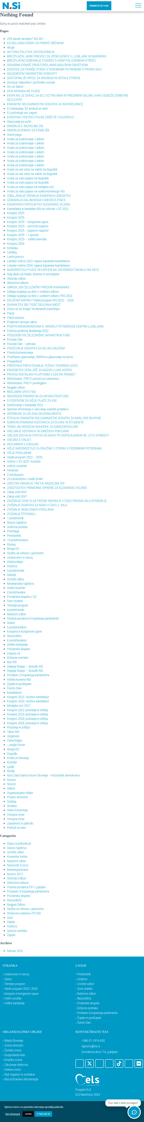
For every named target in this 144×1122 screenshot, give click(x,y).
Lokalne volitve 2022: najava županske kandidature (38, 261)
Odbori (11, 788)
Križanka (12, 248)
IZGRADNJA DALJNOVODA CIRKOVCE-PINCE (36, 200)
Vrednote (12, 470)
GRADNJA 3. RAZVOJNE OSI (25, 126)
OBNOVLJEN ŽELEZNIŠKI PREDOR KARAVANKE (38, 287)
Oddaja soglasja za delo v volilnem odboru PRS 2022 (39, 296)
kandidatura (14, 693)
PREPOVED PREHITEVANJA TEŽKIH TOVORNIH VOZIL (42, 366)
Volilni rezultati (16, 588)
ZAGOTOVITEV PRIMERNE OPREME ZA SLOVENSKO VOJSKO (47, 488)
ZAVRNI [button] (28, 1114)
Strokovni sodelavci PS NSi (24, 913)
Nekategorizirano (17, 870)
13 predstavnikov (17, 540)
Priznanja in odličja (18, 727)
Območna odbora (17, 283)
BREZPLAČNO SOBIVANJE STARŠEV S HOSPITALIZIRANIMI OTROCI (51, 60)
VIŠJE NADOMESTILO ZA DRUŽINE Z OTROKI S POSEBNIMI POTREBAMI (54, 448)
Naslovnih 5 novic (18, 865)
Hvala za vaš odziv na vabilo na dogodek (32, 169)
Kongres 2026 (15, 244)
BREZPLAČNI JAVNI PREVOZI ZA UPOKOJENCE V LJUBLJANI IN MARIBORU (56, 56)
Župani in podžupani (19, 684)
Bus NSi (12, 662)
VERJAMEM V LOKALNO (23, 444)
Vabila (11, 922)
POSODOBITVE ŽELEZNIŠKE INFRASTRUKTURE (38, 335)
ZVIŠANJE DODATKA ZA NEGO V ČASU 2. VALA (37, 505)
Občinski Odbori (16, 878)
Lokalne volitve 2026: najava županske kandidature (38, 265)
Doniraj (11, 544)
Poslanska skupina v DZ (22, 597)
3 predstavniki (15, 571)
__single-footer (16, 745)
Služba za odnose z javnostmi (25, 553)
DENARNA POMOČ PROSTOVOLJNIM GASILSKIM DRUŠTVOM (47, 65)
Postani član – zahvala (21, 344)
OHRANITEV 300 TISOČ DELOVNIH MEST (34, 305)
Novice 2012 (15, 874)
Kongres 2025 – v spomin (23, 235)
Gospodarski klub (14, 1055)
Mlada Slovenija (13, 1040)
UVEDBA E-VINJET (19, 440)
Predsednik (14, 536)
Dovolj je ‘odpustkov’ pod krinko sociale (31, 82)
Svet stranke (15, 601)
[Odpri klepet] (134, 1112)
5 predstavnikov (17, 627)
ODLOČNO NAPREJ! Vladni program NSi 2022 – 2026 (40, 300)
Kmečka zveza (13, 1060)
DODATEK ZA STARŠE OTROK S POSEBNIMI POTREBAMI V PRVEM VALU (54, 69)
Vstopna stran (15, 815)
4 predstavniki (15, 610)
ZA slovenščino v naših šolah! (25, 479)
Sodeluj (11, 801)
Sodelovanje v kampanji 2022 (25, 405)
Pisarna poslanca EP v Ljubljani (26, 887)
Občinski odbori (16, 278)
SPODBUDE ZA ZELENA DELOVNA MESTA (34, 414)
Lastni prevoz (15, 257)
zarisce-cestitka (17, 931)
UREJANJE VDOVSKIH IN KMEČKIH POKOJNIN (38, 431)
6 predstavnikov (17, 640)
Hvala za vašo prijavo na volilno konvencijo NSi (36, 191)
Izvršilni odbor (15, 579)
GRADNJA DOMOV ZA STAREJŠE (28, 130)
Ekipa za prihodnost (19, 843)
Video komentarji (17, 810)
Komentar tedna (17, 857)
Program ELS (83, 1089)
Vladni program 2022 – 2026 (24, 457)
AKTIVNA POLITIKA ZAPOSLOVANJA (30, 52)
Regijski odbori (16, 387)
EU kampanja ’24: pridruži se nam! (27, 108)
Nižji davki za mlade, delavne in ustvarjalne (33, 274)
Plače (10, 313)
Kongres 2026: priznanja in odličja (27, 723)
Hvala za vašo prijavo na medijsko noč (30, 187)
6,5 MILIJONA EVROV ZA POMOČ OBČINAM (35, 43)
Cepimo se (13, 653)
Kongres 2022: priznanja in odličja (27, 710)
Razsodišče (14, 636)
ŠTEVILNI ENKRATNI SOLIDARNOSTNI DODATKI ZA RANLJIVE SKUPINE (54, 418)
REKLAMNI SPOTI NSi (21, 392)
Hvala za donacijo (18, 758)
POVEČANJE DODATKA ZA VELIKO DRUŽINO (36, 348)
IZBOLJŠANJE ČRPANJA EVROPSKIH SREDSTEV (39, 196)
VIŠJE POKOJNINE (19, 453)
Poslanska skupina (18, 649)
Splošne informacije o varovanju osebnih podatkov (38, 409)
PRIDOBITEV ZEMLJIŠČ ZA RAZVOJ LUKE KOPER (39, 370)
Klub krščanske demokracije (21, 1079)
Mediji (10, 771)
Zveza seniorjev (14, 1045)
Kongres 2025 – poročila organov (27, 226)
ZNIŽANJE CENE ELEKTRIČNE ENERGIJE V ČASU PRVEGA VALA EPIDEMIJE (57, 501)
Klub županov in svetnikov (19, 1074)
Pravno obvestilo (17, 797)
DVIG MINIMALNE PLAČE (23, 91)
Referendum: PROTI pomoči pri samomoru (33, 379)
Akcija (10, 47)
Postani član (14, 339)
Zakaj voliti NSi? (17, 492)
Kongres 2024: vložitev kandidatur (28, 701)
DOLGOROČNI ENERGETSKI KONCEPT (32, 74)
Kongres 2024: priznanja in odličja (27, 719)
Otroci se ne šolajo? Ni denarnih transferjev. (33, 309)
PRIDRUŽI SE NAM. (99, 5)
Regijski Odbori (16, 905)
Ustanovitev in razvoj (20, 557)
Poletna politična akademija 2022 (27, 331)
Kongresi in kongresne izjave (24, 631)
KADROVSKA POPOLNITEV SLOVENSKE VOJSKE (38, 204)
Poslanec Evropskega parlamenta (28, 675)
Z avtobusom (15, 475)
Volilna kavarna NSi (19, 679)
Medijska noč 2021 (19, 706)
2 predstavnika (16, 592)
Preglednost (14, 361)
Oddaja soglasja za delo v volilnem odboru (33, 292)
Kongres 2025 (15, 213)
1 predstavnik (15, 518)
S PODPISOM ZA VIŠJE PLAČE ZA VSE (32, 400)
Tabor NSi (13, 732)
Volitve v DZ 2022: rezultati (24, 461)
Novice (11, 780)
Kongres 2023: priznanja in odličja (27, 714)
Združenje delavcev (16, 1065)
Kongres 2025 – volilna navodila (27, 239)
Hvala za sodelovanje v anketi (25, 139)
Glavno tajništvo (17, 522)
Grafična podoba (17, 527)
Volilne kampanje (17, 644)
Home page (14, 135)
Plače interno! (15, 318)
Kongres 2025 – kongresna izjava (27, 222)
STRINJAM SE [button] (43, 1114)
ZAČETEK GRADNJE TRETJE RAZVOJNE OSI (36, 483)
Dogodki (12, 754)
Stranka (12, 806)
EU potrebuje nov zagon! (22, 113)
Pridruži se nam (16, 828)
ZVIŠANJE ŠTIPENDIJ (21, 514)
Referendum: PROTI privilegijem (26, 383)
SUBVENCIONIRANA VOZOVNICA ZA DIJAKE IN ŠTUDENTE (45, 422)
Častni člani (14, 688)
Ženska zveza (12, 1050)
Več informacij (12, 1114)
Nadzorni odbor (16, 614)
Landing (12, 252)
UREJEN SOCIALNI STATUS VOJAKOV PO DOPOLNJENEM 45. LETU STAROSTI (58, 435)
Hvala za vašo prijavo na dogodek (28, 178)
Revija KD (13, 549)
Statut (11, 623)
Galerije (11, 575)
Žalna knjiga (14, 740)
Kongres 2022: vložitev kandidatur (28, 697)
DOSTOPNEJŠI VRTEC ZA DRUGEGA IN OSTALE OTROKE (43, 78)
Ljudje (10, 767)
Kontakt (12, 762)
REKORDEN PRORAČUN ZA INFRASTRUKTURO (38, 396)
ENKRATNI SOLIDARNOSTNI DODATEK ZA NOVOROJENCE (45, 104)
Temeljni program (17, 605)
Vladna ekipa (15, 562)
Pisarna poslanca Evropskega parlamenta (33, 618)
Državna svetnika (17, 658)
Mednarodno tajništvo (20, 584)
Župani (11, 935)
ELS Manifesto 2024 (88, 1094)
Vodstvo (12, 566)
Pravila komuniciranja (20, 352)
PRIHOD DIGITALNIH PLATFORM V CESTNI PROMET (41, 374)
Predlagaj (13, 531)
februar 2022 (15, 951)
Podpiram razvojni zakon (22, 322)
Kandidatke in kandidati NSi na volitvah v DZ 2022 (37, 209)
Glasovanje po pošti (19, 122)
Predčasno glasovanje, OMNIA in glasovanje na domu (40, 357)
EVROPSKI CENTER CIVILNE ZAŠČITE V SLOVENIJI (40, 117)
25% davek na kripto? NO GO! (25, 39)
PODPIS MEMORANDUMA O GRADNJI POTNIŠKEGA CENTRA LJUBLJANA (55, 326)
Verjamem (13, 736)
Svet (10, 918)
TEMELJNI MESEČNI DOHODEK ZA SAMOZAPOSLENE (42, 427)
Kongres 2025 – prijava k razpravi (27, 230)
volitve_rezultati (17, 466)
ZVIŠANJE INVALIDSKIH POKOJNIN (30, 509)
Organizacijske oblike (20, 793)
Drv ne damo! (15, 87)
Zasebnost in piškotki (20, 823)
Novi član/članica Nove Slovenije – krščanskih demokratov (43, 775)
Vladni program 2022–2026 (21, 988)
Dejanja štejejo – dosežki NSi (25, 666)
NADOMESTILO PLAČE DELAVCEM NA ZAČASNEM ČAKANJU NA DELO (53, 270)
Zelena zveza (12, 1069)
